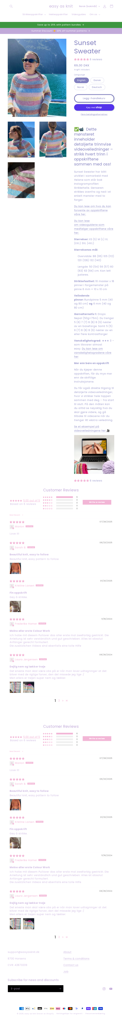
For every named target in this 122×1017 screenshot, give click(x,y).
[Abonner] (60, 988)
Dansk (97, 80)
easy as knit (30, 1013)
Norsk (80, 87)
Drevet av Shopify (45, 1013)
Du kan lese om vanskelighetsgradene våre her (93, 352)
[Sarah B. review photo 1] (15, 568)
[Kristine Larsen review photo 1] (15, 606)
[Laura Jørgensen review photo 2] (28, 687)
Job (65, 971)
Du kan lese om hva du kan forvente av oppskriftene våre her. (92, 210)
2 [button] (59, 700)
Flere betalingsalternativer (94, 114)
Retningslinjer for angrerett (69, 1013)
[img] (17, 522)
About (67, 952)
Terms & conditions (76, 958)
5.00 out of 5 (31, 500)
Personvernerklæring (95, 1013)
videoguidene (88, 224)
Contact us (70, 965)
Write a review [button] (97, 502)
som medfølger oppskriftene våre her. (93, 228)
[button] (11, 6)
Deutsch (97, 87)
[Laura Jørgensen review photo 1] (15, 687)
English (81, 80)
